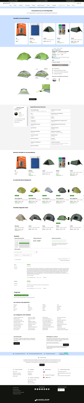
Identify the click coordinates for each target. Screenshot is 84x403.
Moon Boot (30, 307)
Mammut (44, 310)
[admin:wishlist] (69, 65)
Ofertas (73, 5)
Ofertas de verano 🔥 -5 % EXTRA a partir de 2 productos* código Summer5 (42, 7)
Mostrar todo (32, 99)
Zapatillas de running (31, 324)
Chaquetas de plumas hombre (19, 321)
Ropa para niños (45, 317)
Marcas (68, 5)
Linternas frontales (17, 328)
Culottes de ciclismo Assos (61, 317)
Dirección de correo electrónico (53, 342)
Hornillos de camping (31, 317)
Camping (55, 48)
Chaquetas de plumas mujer (18, 317)
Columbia (44, 306)
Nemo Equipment (56, 50)
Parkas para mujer (17, 318)
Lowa (14, 310)
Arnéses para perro (60, 321)
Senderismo (21, 5)
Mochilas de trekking (31, 318)
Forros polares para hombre (18, 324)
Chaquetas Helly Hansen (46, 324)
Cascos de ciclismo (31, 328)
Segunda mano (62, 5)
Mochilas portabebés (31, 329)
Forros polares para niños (46, 318)
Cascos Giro (59, 318)
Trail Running (27, 5)
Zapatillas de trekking (31, 321)
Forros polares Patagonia (46, 321)
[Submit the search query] (74, 3)
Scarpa (43, 307)
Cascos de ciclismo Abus (61, 328)
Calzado (15, 5)
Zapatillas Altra (59, 325)
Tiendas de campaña (60, 48)
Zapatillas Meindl (45, 328)
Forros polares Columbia (46, 325)
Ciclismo (48, 5)
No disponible (60, 65)
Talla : (53, 60)
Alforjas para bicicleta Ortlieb (62, 324)
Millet (29, 306)
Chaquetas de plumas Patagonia (62, 329)
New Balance (59, 306)
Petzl (57, 310)
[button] (24, 56)
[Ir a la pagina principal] (53, 48)
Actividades (54, 5)
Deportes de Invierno (40, 5)
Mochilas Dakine (45, 329)
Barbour (29, 310)
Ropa (10, 5)
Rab (14, 307)
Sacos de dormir (16, 329)
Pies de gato (30, 325)
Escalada (33, 5)
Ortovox (15, 306)
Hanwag (58, 307)
